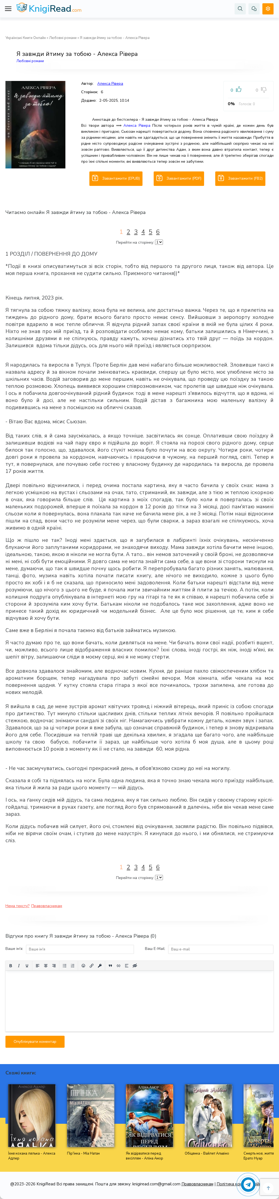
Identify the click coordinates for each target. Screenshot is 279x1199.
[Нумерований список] (73, 966)
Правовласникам (46, 905)
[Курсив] (19, 966)
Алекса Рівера (110, 83)
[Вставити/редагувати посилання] (91, 966)
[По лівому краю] (38, 966)
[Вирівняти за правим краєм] (54, 966)
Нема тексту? (17, 905)
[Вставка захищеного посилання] (100, 966)
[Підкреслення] (27, 966)
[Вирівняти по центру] (46, 966)
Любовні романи (63, 37)
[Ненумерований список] (64, 966)
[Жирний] (11, 966)
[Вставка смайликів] (83, 966)
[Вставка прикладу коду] (118, 966)
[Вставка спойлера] (127, 966)
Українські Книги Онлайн (25, 37)
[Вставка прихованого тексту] (135, 966)
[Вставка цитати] (110, 966)
